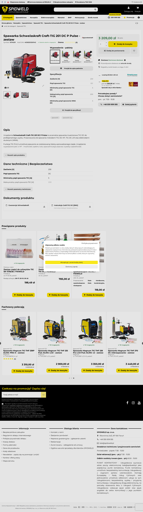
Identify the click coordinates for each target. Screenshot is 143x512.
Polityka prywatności (90, 243)
